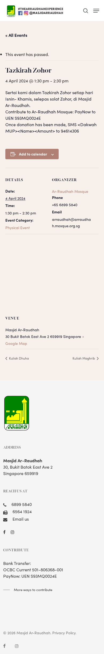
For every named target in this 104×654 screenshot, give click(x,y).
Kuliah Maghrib (84, 358)
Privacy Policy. (64, 632)
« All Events (16, 35)
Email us (21, 519)
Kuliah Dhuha (18, 358)
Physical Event (17, 227)
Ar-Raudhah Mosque (70, 191)
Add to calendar (33, 154)
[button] (96, 10)
